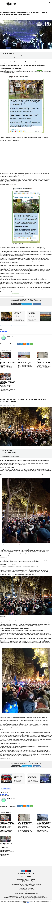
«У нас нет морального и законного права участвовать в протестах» (18, 455)
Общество (11, 8)
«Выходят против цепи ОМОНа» (10, 452)
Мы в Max (37, 303)
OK (28, 902)
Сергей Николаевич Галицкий (17, 296)
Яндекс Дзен (17, 303)
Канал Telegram (27, 303)
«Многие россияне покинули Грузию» (11, 456)
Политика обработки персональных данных (26, 873)
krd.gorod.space (15, 293)
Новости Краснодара (4, 8)
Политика (9, 405)
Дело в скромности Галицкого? (10, 57)
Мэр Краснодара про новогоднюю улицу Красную (14, 55)
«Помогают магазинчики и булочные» (11, 453)
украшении (39, 70)
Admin (8, 336)
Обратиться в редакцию (26, 876)
